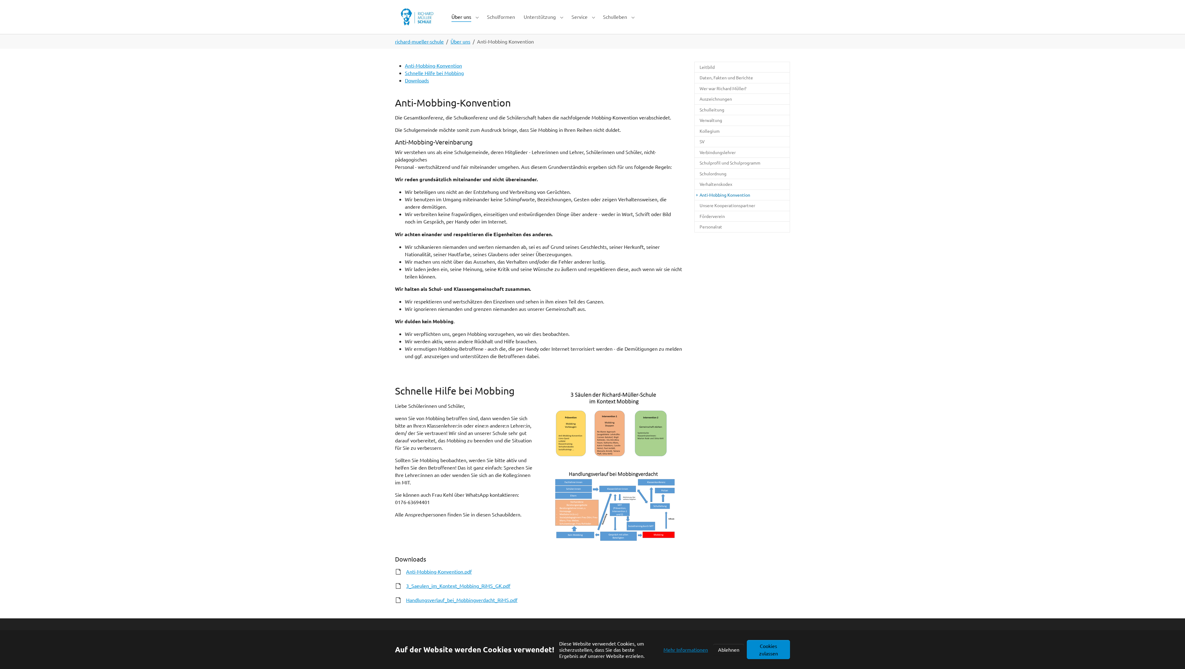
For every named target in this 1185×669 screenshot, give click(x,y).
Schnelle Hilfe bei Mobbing (434, 73)
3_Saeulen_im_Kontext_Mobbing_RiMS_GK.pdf (458, 586)
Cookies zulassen (768, 649)
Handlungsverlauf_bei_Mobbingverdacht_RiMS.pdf (462, 600)
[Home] (417, 17)
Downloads (417, 80)
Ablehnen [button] (728, 649)
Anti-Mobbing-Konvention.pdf (439, 571)
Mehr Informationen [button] (685, 649)
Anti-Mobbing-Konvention (433, 65)
